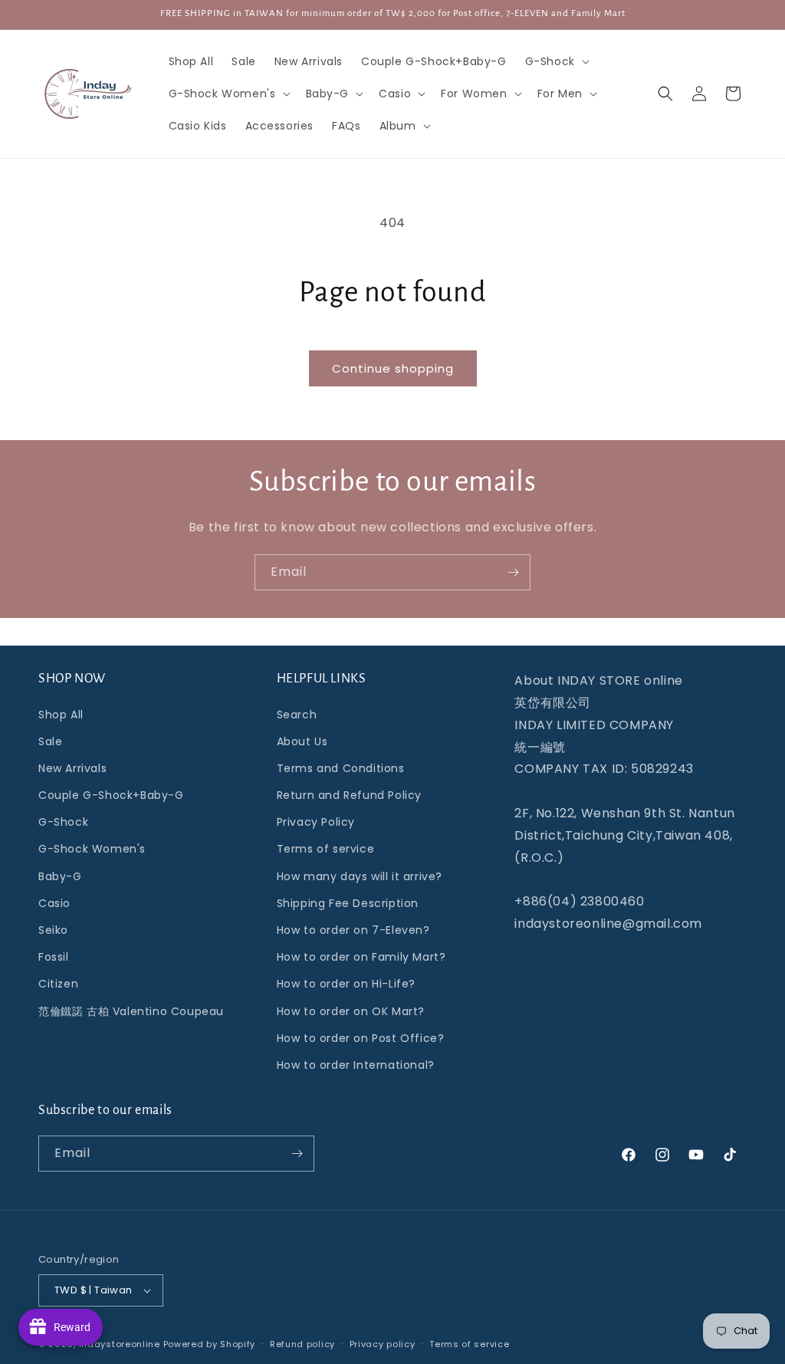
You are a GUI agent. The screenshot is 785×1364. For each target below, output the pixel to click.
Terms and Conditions (341, 768)
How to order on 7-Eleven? (353, 930)
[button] (556, 61)
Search (297, 714)
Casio (54, 903)
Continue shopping (393, 368)
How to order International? (356, 1065)
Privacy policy (382, 1344)
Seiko (53, 930)
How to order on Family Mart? (361, 957)
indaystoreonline (119, 1344)
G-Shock (63, 822)
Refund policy (302, 1344)
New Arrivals (72, 768)
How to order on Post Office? (361, 1038)
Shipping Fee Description (348, 903)
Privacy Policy (316, 822)
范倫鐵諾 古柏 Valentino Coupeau (131, 1011)
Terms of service (326, 848)
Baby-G (60, 876)
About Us (302, 741)
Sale (50, 741)
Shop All (61, 714)
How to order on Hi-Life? (346, 983)
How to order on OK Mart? (351, 1011)
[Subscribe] (513, 572)
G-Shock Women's (92, 848)
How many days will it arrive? (359, 876)
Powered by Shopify (209, 1344)
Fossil (53, 957)
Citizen (58, 983)
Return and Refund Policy (349, 795)
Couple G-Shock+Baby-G (111, 795)
